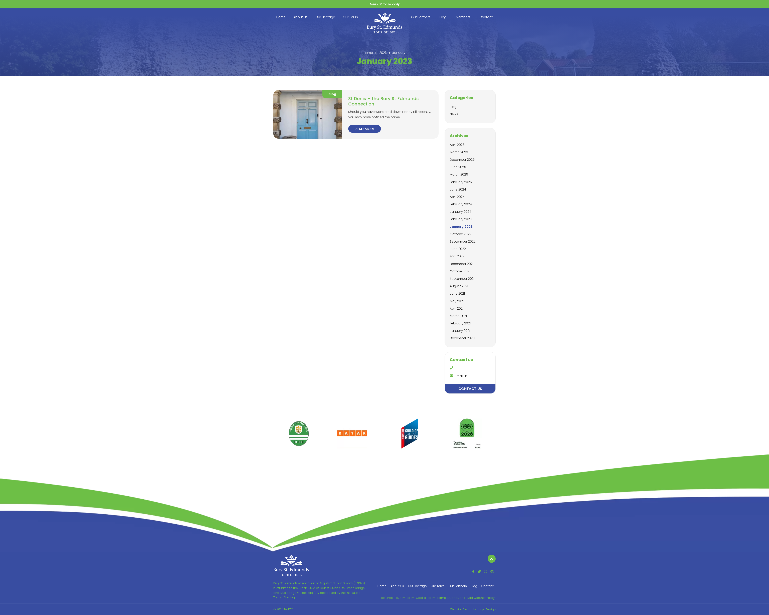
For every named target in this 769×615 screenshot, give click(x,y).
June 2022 (458, 249)
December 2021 (461, 264)
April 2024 (457, 197)
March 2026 (459, 152)
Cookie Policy (425, 598)
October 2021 (460, 271)
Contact (486, 17)
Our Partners (420, 17)
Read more (364, 128)
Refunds (387, 598)
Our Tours (350, 17)
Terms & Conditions (451, 598)
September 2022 (462, 241)
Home (281, 17)
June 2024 (458, 189)
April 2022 (457, 256)
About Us (300, 17)
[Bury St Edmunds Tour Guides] (291, 565)
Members (463, 17)
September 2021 (462, 278)
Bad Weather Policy (481, 598)
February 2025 (461, 182)
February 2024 (461, 204)
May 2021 (457, 301)
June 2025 (458, 167)
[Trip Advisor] (492, 571)
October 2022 (460, 234)
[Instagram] (485, 571)
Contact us (470, 388)
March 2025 (459, 174)
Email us (461, 376)
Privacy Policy (404, 598)
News (454, 114)
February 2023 (461, 219)
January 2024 (460, 211)
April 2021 (456, 308)
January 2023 (461, 226)
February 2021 (460, 323)
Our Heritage (325, 17)
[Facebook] (473, 571)
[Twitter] (479, 571)
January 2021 (460, 330)
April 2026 (457, 144)
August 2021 (459, 286)
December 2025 (462, 159)
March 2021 (458, 316)
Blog (443, 17)
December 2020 (462, 338)
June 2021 (457, 293)
